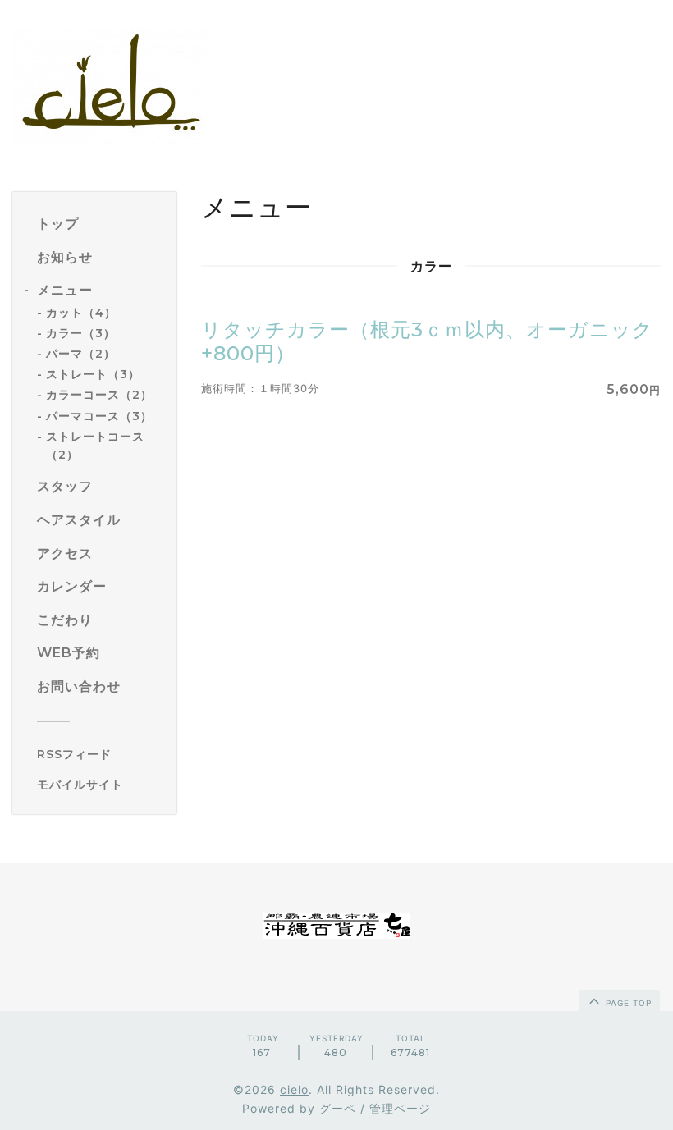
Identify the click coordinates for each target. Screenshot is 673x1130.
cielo (294, 1089)
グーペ (337, 1108)
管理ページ (400, 1108)
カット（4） (81, 312)
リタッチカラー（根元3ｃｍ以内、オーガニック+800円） (427, 341)
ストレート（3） (93, 374)
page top (627, 1003)
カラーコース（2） (99, 394)
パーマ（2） (81, 353)
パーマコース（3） (99, 416)
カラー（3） (81, 333)
